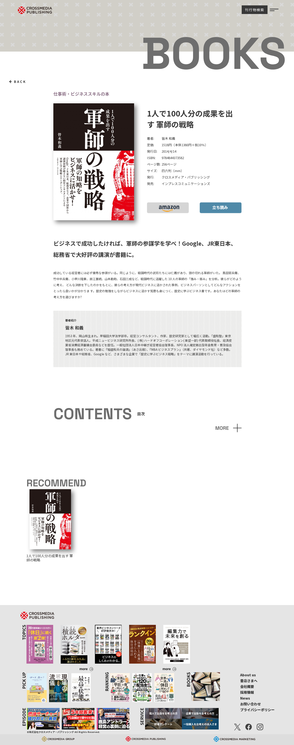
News (245, 698)
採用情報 (247, 692)
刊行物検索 (254, 9)
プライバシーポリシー (257, 709)
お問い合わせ (250, 703)
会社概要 (247, 686)
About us (248, 674)
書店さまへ (248, 680)
